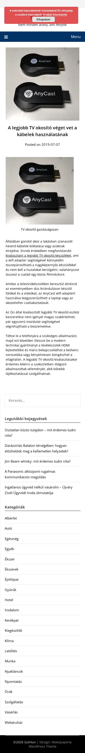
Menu (76, 36)
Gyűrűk (10, 589)
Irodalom (12, 610)
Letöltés (11, 651)
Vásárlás (11, 712)
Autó (8, 528)
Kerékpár (12, 620)
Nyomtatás (13, 681)
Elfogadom (43, 19)
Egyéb (9, 548)
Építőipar (12, 579)
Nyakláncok (14, 671)
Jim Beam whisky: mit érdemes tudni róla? (37, 461)
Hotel (9, 600)
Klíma (9, 640)
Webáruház (13, 722)
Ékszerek (11, 569)
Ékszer (10, 559)
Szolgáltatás (14, 702)
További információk (55, 14)
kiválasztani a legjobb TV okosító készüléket (38, 255)
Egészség (12, 538)
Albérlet (11, 518)
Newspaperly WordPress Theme (50, 744)
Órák (8, 691)
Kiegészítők (13, 630)
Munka (10, 661)
